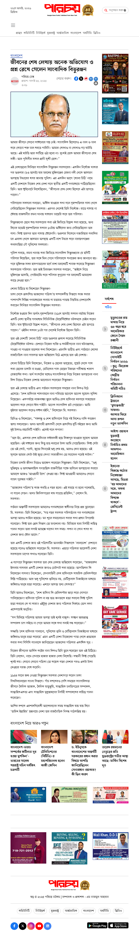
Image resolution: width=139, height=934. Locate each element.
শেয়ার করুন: (64, 79)
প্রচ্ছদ (19, 33)
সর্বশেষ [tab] (109, 299)
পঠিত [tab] (108, 307)
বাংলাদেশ (76, 33)
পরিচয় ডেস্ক (28, 77)
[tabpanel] (115, 413)
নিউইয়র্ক (40, 33)
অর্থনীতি (87, 33)
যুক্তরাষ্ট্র (51, 33)
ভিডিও (96, 33)
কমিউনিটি (29, 33)
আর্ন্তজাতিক (63, 33)
